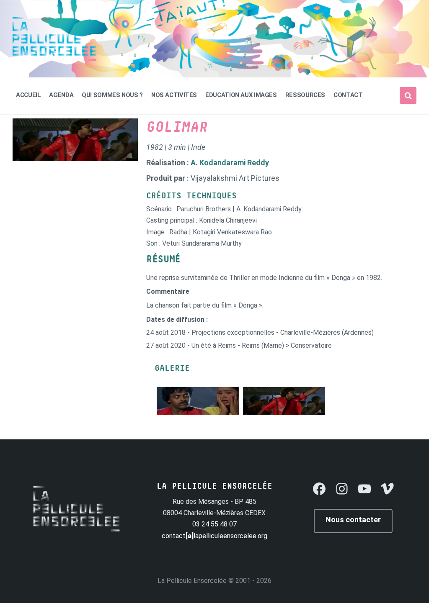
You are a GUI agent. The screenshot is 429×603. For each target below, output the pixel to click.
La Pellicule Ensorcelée (192, 581)
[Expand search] (408, 95)
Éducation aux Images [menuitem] (241, 95)
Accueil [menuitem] (28, 95)
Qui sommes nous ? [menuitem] (112, 95)
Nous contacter (353, 519)
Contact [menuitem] (347, 95)
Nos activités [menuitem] (174, 95)
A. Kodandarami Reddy (230, 162)
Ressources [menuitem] (305, 95)
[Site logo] (54, 58)
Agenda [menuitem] (61, 95)
